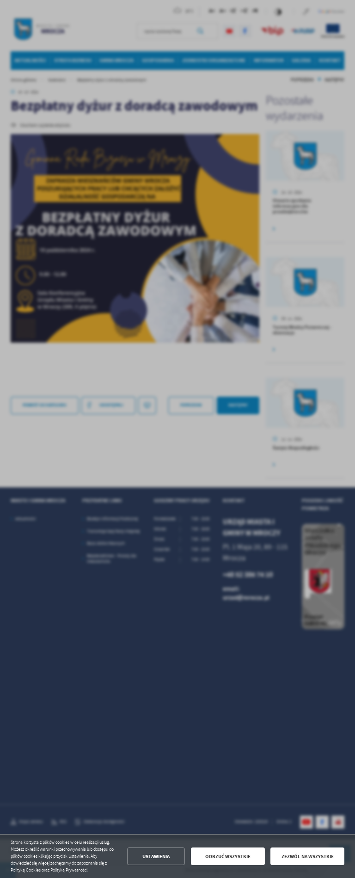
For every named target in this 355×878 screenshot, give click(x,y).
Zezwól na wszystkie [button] (308, 856)
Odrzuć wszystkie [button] (228, 856)
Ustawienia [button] (156, 856)
